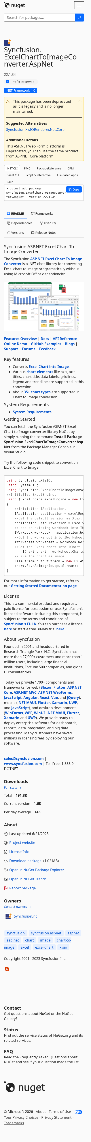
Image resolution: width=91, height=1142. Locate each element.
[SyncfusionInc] (8, 916)
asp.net (13, 940)
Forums (28, 348)
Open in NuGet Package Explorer (36, 869)
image (45, 940)
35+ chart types (37, 391)
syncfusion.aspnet (46, 933)
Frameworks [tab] (43, 213)
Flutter (59, 687)
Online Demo (15, 343)
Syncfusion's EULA (20, 623)
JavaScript (13, 697)
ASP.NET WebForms (55, 692)
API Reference (65, 338)
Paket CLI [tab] (13, 175)
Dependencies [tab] (21, 223)
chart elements (40, 371)
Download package (25, 860)
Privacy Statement (56, 1117)
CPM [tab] (71, 168)
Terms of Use (60, 1111)
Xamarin (59, 702)
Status (11, 1030)
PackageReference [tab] (49, 168)
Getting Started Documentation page (44, 585)
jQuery (73, 697)
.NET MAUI (26, 702)
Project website (22, 842)
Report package (22, 888)
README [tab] (17, 213)
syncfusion (16, 933)
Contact (12, 1008)
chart (29, 940)
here (8, 629)
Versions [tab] (17, 232)
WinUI (39, 712)
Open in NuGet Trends (28, 879)
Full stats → (12, 787)
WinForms (14, 712)
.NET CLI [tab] (12, 168)
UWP (73, 702)
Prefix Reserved (23, 82)
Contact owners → (17, 906)
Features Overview (20, 338)
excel (25, 947)
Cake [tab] (10, 182)
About (41, 1111)
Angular (30, 697)
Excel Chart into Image (49, 366)
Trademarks (14, 1122)
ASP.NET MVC (25, 692)
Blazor (46, 687)
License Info (19, 851)
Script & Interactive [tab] (38, 175)
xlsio (63, 947)
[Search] (79, 18)
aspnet (73, 933)
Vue (54, 697)
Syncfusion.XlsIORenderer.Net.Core (35, 129)
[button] (44, 106)
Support (11, 348)
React (44, 697)
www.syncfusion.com (23, 763)
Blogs (70, 343)
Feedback (47, 348)
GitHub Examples (46, 343)
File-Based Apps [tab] (67, 175)
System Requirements (32, 411)
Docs (45, 338)
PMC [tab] (27, 168)
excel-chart (44, 947)
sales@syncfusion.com (24, 758)
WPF (28, 712)
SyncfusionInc (25, 916)
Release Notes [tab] (45, 232)
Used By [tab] (49, 223)
